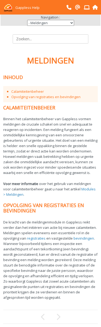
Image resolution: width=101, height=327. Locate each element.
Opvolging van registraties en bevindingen (46, 96)
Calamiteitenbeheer (27, 91)
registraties (36, 238)
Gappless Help (27, 7)
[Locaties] (27, 316)
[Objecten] (74, 316)
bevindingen (84, 238)
